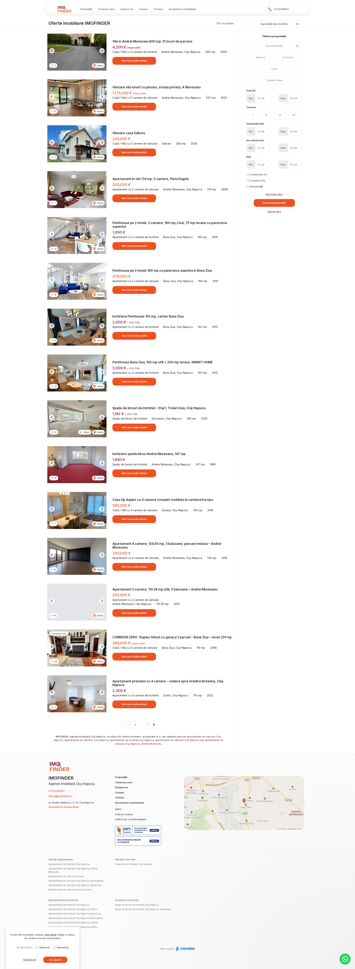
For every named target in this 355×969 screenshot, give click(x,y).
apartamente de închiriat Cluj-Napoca (132, 740)
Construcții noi (258, 174)
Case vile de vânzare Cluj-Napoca (133, 864)
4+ (294, 114)
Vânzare (260, 57)
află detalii (51, 934)
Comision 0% (257, 180)
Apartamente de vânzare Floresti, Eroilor (70, 889)
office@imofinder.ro (60, 796)
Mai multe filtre (274, 194)
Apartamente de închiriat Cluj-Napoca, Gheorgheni (75, 918)
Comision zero (106, 9)
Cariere (143, 9)
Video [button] (86, 432)
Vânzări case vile (125, 859)
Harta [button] (99, 65)
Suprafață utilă (255, 123)
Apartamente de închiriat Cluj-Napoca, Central (73, 922)
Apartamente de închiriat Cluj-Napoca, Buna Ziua (74, 913)
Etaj (248, 156)
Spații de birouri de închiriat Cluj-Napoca (137, 904)
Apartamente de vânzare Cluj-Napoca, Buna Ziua (74, 885)
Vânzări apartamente (60, 859)
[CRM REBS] (185, 948)
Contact (158, 9)
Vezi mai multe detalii (134, 60)
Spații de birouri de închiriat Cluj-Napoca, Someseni (143, 909)
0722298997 (281, 9)
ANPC (118, 809)
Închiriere (288, 57)
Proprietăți (86, 9)
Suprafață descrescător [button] (274, 23)
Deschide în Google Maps (63, 806)
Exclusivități (256, 186)
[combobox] (274, 46)
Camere (251, 107)
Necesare (26, 947)
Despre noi (127, 9)
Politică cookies (124, 814)
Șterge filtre (274, 211)
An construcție (255, 140)
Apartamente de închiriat (63, 900)
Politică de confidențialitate (130, 819)
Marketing (62, 947)
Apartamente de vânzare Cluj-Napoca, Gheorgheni (75, 880)
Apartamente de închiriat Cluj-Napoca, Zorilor (72, 909)
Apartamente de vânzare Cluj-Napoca (68, 864)
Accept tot (55, 959)
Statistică (44, 947)
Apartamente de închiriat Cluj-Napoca (68, 904)
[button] (52, 50)
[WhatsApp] (345, 959)
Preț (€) (251, 90)
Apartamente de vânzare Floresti (66, 876)
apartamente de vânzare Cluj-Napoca (86, 740)
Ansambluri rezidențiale (182, 9)
